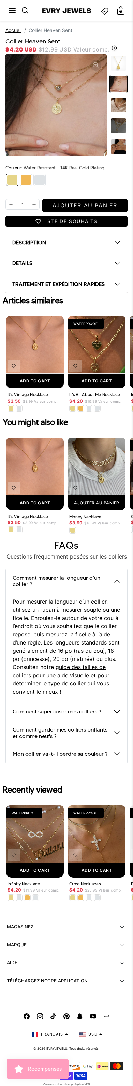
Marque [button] (17, 944)
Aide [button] (12, 962)
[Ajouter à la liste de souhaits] (14, 366)
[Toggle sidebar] (104, 10)
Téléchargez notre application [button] (47, 980)
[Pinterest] (66, 1016)
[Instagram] (40, 1016)
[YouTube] (93, 1016)
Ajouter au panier (96, 502)
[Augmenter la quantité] (34, 204)
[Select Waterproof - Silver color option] (97, 408)
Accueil (13, 30)
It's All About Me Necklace (94, 394)
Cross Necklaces (85, 884)
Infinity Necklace (24, 884)
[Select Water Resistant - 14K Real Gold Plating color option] (11, 408)
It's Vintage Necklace (28, 394)
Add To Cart (35, 380)
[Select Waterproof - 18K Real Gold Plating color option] (80, 408)
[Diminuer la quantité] (11, 204)
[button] (12, 10)
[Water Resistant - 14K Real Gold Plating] (12, 180)
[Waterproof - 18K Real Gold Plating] (26, 180)
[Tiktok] (53, 1016)
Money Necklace (85, 517)
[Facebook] (26, 1016)
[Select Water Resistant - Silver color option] (19, 408)
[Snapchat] (80, 1016)
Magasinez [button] (20, 926)
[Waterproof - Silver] (39, 180)
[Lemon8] (106, 1016)
